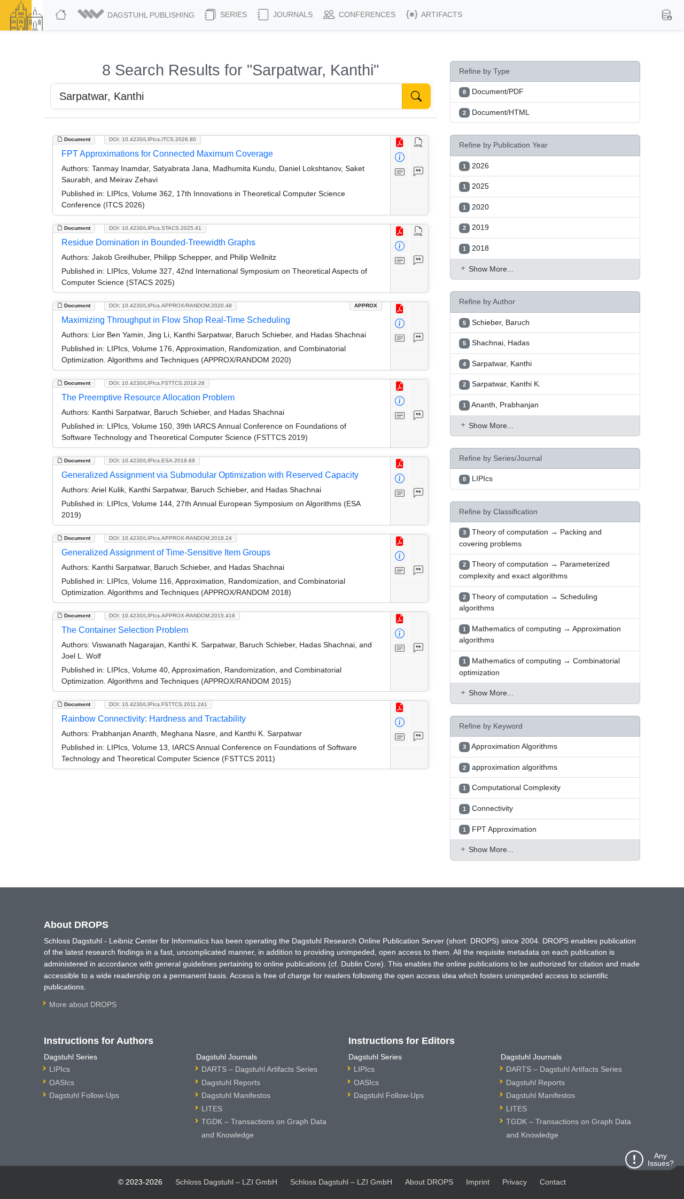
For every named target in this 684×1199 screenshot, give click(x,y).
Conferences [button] (366, 14)
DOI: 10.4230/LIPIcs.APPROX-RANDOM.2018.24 (170, 538)
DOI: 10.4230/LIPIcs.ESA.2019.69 (152, 460)
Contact (553, 1182)
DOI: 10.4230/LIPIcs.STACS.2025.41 (155, 228)
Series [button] (232, 14)
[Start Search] (416, 96)
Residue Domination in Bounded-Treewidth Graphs (158, 242)
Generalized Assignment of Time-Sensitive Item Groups (165, 552)
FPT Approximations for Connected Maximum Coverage (167, 153)
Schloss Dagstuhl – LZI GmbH (226, 1182)
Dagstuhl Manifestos (235, 1095)
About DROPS (429, 1182)
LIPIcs (59, 1069)
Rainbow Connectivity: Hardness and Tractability (153, 718)
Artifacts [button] (440, 14)
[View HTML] (418, 143)
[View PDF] (400, 143)
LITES (211, 1108)
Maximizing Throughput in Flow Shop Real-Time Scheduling (175, 319)
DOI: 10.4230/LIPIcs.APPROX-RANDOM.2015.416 (172, 615)
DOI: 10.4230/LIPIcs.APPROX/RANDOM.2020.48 (170, 305)
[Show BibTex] (418, 172)
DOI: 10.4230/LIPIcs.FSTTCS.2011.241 (158, 704)
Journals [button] (292, 14)
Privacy (514, 1182)
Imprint (477, 1182)
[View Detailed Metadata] (400, 158)
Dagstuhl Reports (230, 1082)
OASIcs (61, 1082)
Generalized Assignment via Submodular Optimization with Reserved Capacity (210, 474)
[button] (137, 15)
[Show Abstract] (400, 172)
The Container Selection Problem (124, 630)
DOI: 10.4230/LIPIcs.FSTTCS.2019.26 (157, 383)
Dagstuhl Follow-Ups (84, 1095)
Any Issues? (661, 1159)
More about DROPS (82, 1004)
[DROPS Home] (62, 15)
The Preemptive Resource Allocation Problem (148, 397)
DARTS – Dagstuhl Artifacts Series (259, 1069)
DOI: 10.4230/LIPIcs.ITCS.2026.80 (152, 139)
